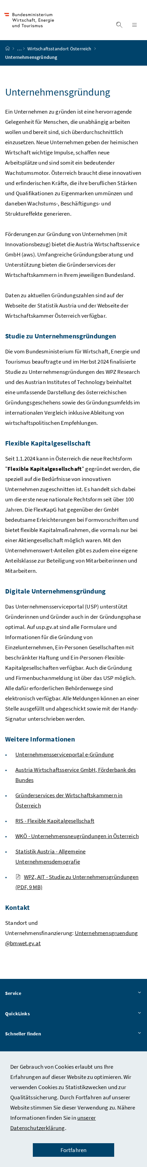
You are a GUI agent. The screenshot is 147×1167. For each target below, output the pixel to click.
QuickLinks (17, 1014)
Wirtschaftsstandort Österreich (59, 49)
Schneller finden (23, 1034)
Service (13, 993)
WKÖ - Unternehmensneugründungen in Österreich (77, 836)
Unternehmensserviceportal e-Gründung (64, 754)
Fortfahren (74, 1150)
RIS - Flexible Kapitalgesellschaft (54, 820)
